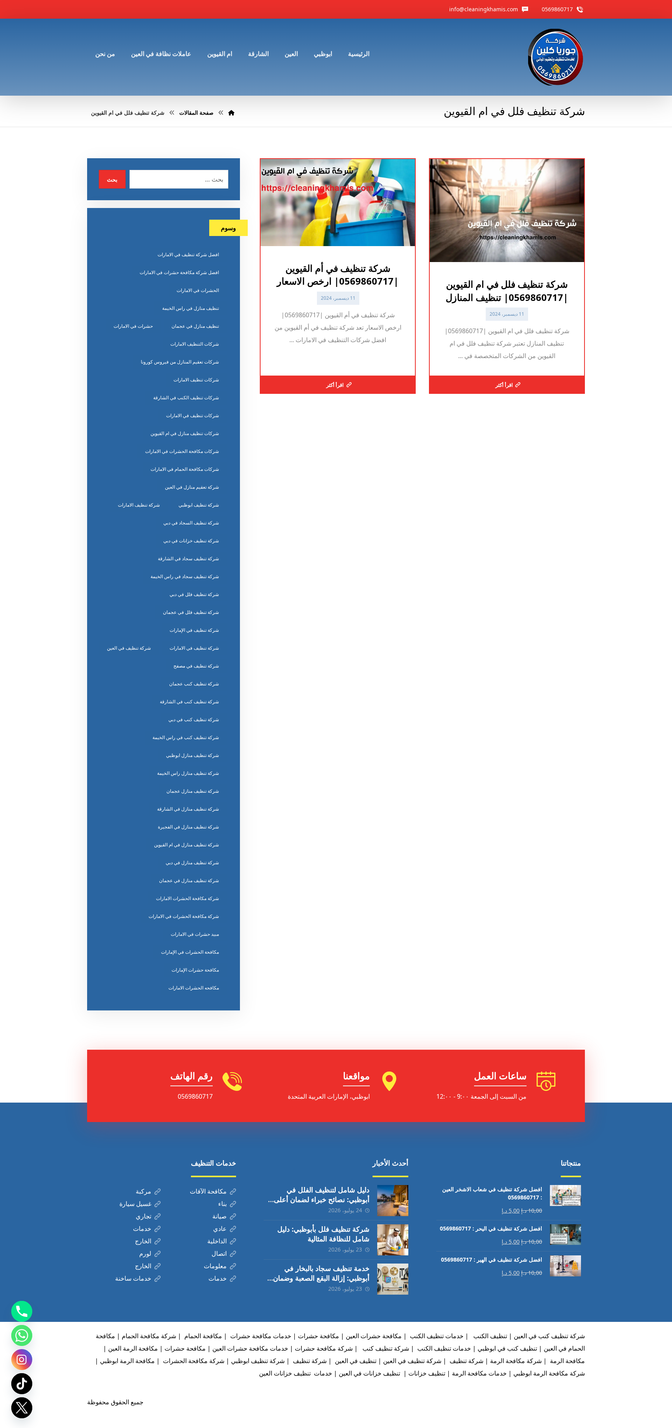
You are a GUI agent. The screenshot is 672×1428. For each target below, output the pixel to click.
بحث (112, 179)
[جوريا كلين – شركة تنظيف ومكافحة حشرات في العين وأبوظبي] (556, 57)
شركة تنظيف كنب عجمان (194, 683)
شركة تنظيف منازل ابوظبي (192, 755)
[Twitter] (21, 1407)
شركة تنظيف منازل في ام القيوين (186, 844)
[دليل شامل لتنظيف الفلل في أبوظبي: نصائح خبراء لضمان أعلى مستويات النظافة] (392, 1200)
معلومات (215, 1266)
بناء (222, 1203)
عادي (220, 1228)
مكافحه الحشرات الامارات (193, 987)
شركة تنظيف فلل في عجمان (191, 612)
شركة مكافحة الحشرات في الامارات (184, 916)
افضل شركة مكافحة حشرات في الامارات (179, 272)
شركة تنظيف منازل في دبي (192, 862)
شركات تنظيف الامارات (196, 379)
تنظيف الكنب (489, 1336)
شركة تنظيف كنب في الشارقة (189, 701)
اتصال (219, 1253)
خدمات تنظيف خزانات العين (295, 1373)
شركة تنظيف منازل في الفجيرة (188, 826)
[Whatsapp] (21, 1335)
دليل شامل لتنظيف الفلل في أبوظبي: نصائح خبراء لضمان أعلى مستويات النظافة (321, 1199)
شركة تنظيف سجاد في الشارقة (188, 558)
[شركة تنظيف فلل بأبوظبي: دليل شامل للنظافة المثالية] (392, 1239)
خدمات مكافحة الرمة (479, 1373)
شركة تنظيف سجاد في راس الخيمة (184, 576)
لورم (145, 1253)
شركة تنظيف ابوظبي (198, 505)
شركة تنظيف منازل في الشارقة (188, 809)
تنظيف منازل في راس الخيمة (190, 308)
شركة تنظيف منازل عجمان (192, 791)
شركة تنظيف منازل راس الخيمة (188, 773)
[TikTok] (21, 1383)
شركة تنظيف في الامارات (194, 648)
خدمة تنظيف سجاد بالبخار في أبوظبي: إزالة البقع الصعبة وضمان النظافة (321, 1278)
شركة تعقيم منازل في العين (192, 487)
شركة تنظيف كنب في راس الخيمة (185, 737)
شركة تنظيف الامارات (139, 505)
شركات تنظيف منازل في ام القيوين (184, 433)
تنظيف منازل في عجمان (195, 326)
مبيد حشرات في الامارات (195, 934)
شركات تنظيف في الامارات (192, 415)
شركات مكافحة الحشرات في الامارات (182, 451)
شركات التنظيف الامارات (194, 344)
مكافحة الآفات (208, 1191)
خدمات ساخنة (133, 1278)
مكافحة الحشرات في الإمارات (190, 952)
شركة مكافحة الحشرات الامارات (187, 898)
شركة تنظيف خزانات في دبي (191, 540)
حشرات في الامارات (133, 326)
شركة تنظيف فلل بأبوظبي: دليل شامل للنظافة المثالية (323, 1233)
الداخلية (217, 1241)
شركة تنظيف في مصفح (196, 665)
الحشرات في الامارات (198, 290)
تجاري (143, 1216)
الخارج (143, 1241)
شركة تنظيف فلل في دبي (194, 594)
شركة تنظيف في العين (129, 648)
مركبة (143, 1191)
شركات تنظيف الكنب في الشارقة (186, 397)
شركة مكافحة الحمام (149, 1336)
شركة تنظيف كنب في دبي (193, 719)
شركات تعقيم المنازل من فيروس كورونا (180, 361)
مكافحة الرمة (566, 1360)
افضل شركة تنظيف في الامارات (188, 254)
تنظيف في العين (354, 1360)
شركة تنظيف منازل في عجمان (189, 880)
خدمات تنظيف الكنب (443, 1348)
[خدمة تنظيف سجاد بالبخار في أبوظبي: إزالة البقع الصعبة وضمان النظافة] (392, 1279)
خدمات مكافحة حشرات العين (250, 1348)
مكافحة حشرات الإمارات (195, 970)
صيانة (219, 1216)
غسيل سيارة (135, 1203)
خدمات (142, 1228)
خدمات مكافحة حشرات (260, 1336)
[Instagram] (21, 1359)
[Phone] (21, 1311)
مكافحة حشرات (318, 1336)
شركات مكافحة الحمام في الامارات (184, 469)
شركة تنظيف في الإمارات (194, 630)
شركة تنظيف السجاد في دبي (191, 522)
